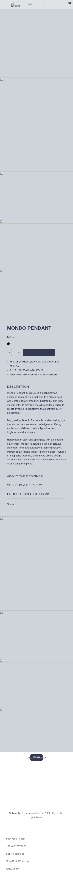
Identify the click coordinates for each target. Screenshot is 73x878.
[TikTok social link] (47, 805)
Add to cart (39, 352)
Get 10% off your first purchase (33, 374)
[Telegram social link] (25, 505)
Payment (36, 780)
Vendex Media (27, 868)
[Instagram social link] (31, 805)
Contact (36, 795)
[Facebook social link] (16, 505)
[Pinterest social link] (19, 505)
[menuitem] (16, 4)
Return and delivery (36, 765)
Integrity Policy (36, 772)
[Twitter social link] (17, 505)
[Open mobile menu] (3, 4)
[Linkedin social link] (22, 505)
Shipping (36, 787)
